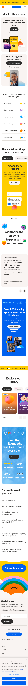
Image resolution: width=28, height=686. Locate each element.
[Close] (26, 659)
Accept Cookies (14, 683)
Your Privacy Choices (14, 674)
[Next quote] (24, 291)
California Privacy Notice (10, 671)
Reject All (14, 678)
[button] (14, 103)
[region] (14, 671)
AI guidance (8, 158)
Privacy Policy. (13, 611)
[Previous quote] (20, 291)
